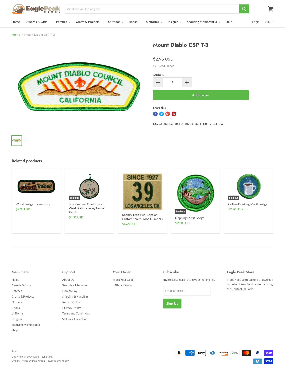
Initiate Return (122, 285)
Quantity (158, 74)
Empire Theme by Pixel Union (28, 360)
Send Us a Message (74, 285)
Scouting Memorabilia (202, 21)
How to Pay (69, 291)
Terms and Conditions (76, 313)
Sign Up (172, 303)
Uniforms (153, 21)
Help (229, 21)
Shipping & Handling (75, 296)
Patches (62, 21)
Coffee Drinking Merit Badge (247, 204)
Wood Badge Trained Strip (33, 204)
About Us (68, 279)
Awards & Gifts (37, 21)
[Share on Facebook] (155, 114)
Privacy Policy (71, 307)
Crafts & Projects (88, 21)
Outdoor (114, 21)
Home (16, 21)
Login (255, 21)
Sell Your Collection (74, 319)
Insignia (173, 21)
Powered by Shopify (57, 360)
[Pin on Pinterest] (174, 114)
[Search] (244, 8)
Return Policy (71, 302)
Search (15, 351)
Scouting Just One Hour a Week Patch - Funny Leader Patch (87, 208)
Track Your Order (124, 279)
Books (133, 21)
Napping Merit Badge (189, 218)
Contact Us (239, 289)
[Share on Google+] (167, 114)
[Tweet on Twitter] (161, 114)
